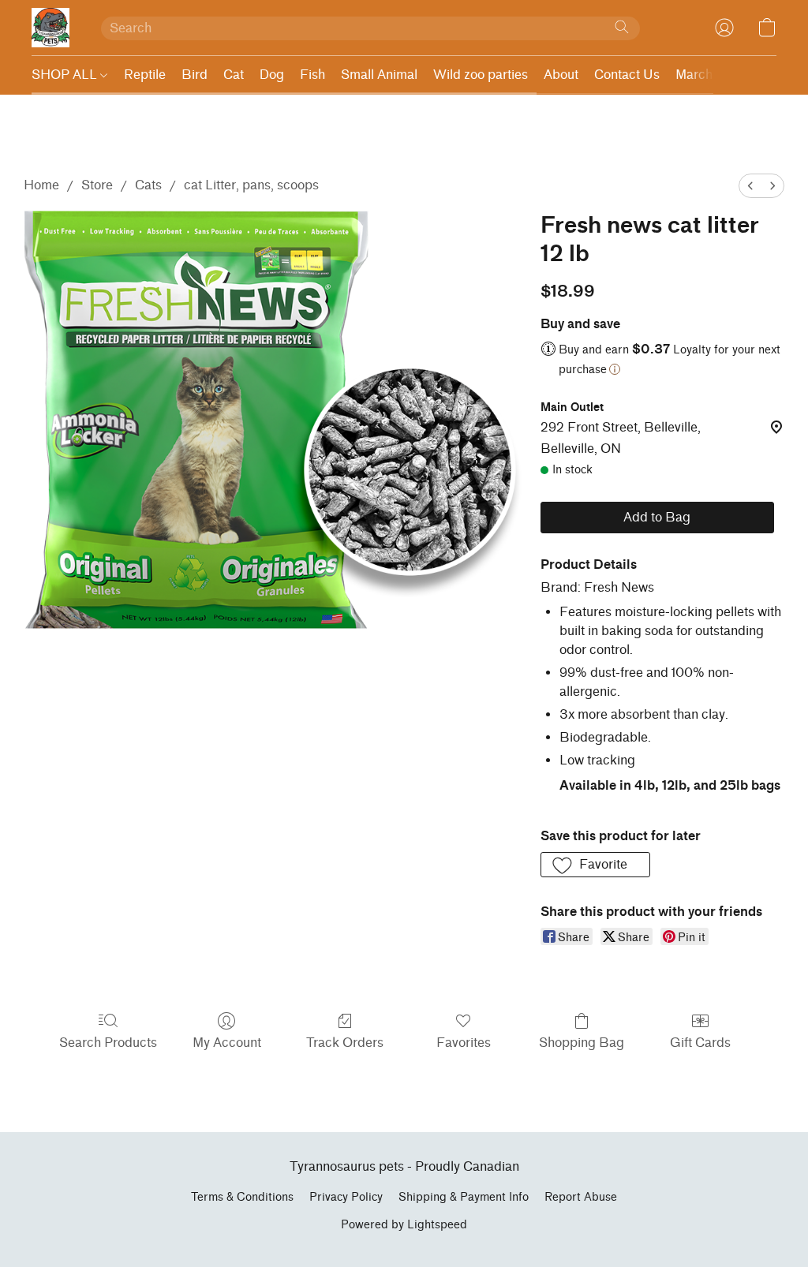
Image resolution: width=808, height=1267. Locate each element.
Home (41, 185)
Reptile (145, 74)
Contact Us (627, 74)
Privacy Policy (346, 1197)
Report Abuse (580, 1197)
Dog (272, 74)
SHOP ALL (66, 74)
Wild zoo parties (480, 74)
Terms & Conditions (242, 1197)
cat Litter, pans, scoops (251, 185)
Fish (312, 74)
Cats (148, 185)
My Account (227, 1042)
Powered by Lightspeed (404, 1224)
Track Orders (344, 1042)
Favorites (463, 1042)
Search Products (108, 1042)
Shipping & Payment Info (463, 1197)
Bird (194, 74)
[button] (50, 27)
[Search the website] (622, 27)
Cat (233, 74)
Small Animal (379, 74)
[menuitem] (750, 185)
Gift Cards (700, 1042)
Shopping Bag (581, 1042)
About (561, 74)
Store (97, 185)
